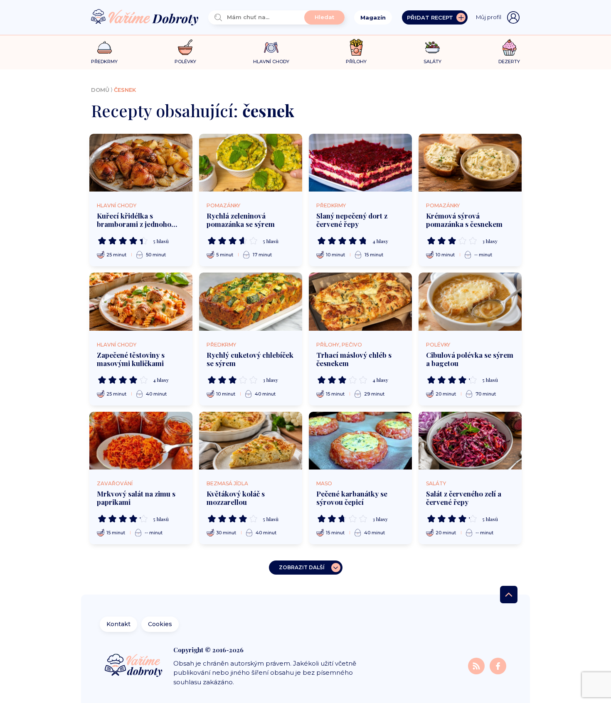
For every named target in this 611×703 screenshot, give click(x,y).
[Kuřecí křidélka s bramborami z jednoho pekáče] (140, 163)
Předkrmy (331, 205)
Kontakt (118, 624)
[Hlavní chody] (271, 47)
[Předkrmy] (104, 47)
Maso (324, 483)
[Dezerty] (509, 47)
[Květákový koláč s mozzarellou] (250, 441)
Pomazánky (223, 205)
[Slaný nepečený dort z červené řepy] (360, 163)
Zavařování (115, 483)
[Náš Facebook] (498, 665)
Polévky (438, 345)
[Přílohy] (356, 47)
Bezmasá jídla (227, 483)
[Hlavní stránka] (144, 17)
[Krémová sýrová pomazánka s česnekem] (470, 163)
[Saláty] (432, 47)
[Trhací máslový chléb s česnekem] (360, 302)
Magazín (373, 17)
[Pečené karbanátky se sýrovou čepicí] (360, 441)
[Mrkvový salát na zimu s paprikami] (140, 441)
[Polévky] (185, 47)
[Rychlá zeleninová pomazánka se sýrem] (250, 163)
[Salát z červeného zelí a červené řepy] (470, 441)
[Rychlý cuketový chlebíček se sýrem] (250, 302)
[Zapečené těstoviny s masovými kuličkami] (140, 302)
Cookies (160, 624)
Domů (100, 89)
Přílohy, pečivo (339, 345)
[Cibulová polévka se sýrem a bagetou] (470, 302)
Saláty (436, 483)
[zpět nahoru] (508, 594)
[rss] (477, 665)
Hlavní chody (116, 205)
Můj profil (488, 17)
